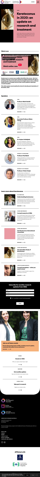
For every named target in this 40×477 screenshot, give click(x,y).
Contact (3, 433)
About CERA (3, 431)
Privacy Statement (5, 437)
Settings (33, 475)
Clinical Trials (4, 436)
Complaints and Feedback (7, 439)
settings (5, 476)
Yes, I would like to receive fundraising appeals (21, 298)
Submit (20, 303)
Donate (33, 1)
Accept (27, 475)
